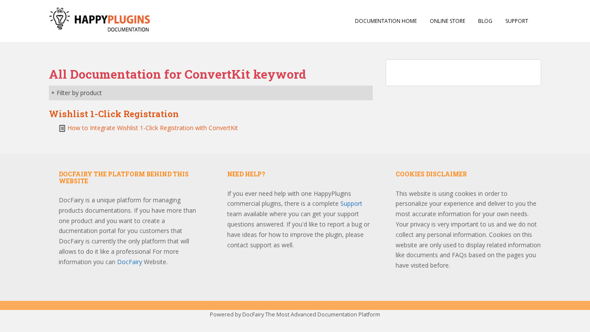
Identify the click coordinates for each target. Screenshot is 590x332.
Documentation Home (386, 21)
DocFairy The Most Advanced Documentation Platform (311, 314)
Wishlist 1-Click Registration (114, 113)
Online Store (447, 21)
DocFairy (130, 262)
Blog (485, 21)
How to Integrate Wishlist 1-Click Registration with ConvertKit (152, 128)
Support (516, 21)
